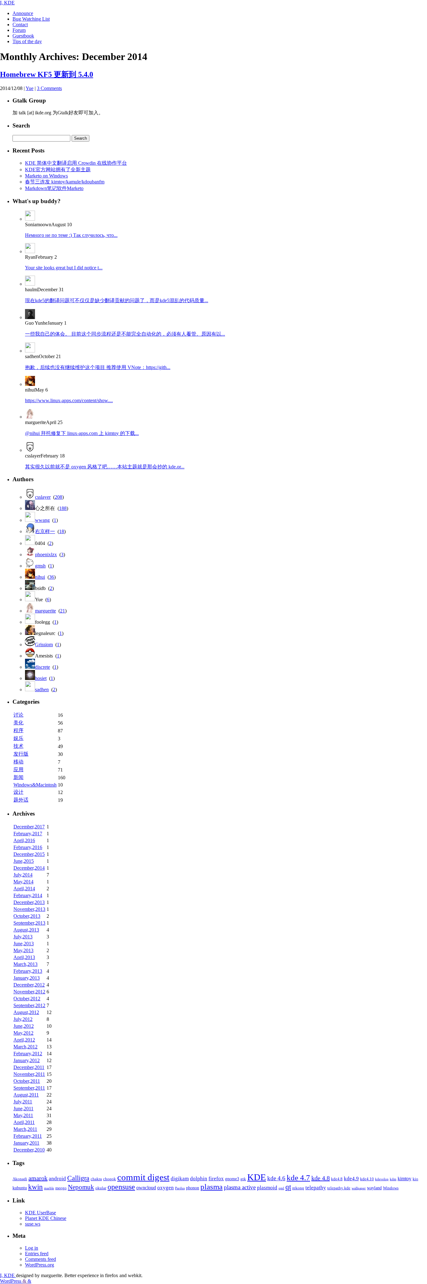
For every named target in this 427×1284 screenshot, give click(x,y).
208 (58, 497)
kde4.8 (337, 1179)
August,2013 (26, 929)
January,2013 (26, 978)
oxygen (165, 1187)
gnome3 (232, 1178)
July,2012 (23, 1019)
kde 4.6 (276, 1178)
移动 (18, 761)
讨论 (18, 714)
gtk (243, 1179)
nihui (40, 577)
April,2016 (24, 840)
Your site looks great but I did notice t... (64, 267)
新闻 (18, 777)
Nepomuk (81, 1187)
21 (62, 610)
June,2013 (23, 943)
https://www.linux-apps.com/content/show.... (69, 400)
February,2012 (27, 1053)
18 (61, 531)
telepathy (315, 1188)
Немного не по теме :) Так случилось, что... (71, 235)
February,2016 (27, 847)
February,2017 (27, 833)
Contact (20, 24)
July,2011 (22, 1101)
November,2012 (29, 991)
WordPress (11, 1281)
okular (100, 1188)
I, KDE (7, 2)
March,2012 (25, 1046)
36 (51, 577)
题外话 (20, 799)
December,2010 (29, 1149)
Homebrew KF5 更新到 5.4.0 (46, 74)
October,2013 (26, 916)
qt (288, 1187)
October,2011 (26, 1081)
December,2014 (29, 868)
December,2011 (28, 1067)
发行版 (20, 754)
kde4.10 (367, 1179)
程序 (18, 730)
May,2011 (23, 1115)
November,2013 (29, 909)
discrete (42, 667)
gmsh (40, 565)
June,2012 (23, 1026)
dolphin (198, 1179)
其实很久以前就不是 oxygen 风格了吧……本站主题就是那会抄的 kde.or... (104, 466)
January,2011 (26, 1143)
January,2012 (26, 1060)
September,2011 (29, 1088)
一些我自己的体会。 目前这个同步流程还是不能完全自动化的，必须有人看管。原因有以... (125, 334)
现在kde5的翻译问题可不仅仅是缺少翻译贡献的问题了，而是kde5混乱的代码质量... (116, 300)
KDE (256, 1177)
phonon (192, 1187)
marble (49, 1188)
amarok (38, 1178)
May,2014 (23, 881)
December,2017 (29, 826)
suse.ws (32, 1224)
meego (61, 1188)
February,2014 (27, 895)
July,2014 (23, 874)
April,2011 (24, 1122)
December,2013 (29, 902)
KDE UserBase (40, 1212)
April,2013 (24, 957)
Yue (29, 88)
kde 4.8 (320, 1178)
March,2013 (25, 964)
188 (63, 508)
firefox (216, 1178)
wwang (42, 520)
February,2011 (27, 1136)
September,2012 (29, 1005)
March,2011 (25, 1129)
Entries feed (36, 1253)
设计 (18, 792)
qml (281, 1188)
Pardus (180, 1188)
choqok (109, 1179)
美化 (18, 722)
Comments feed (40, 1259)
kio (415, 1179)
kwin (35, 1187)
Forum (19, 30)
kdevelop (382, 1179)
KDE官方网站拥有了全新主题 (58, 169)
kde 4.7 (298, 1177)
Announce (23, 13)
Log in (31, 1248)
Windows (391, 1188)
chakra (96, 1179)
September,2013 (29, 923)
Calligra (78, 1178)
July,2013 (23, 936)
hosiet (41, 678)
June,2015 (23, 861)
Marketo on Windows (46, 175)
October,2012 (26, 998)
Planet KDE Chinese (45, 1218)
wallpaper (359, 1188)
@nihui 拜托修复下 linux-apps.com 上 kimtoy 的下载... (82, 433)
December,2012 (29, 984)
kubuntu (20, 1187)
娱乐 (18, 738)
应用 (18, 769)
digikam (180, 1179)
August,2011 (26, 1094)
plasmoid (267, 1188)
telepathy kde (338, 1188)
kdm (393, 1179)
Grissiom (44, 644)
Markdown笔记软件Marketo (54, 188)
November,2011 (29, 1074)
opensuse (121, 1186)
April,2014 (24, 888)
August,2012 (26, 1012)
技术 (18, 746)
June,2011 (23, 1108)
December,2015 (29, 854)
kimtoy (404, 1178)
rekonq (298, 1188)
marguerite (45, 610)
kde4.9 (351, 1179)
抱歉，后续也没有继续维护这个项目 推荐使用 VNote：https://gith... (97, 367)
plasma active (240, 1187)
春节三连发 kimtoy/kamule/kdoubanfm (64, 181)
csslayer (43, 497)
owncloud (146, 1187)
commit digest (143, 1177)
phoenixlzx (46, 554)
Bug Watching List (31, 19)
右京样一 (45, 531)
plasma (211, 1186)
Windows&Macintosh (35, 784)
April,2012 (24, 1039)
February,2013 (27, 971)
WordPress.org (39, 1264)
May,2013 (23, 950)
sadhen (42, 689)
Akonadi (20, 1179)
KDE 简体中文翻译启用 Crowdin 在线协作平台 (76, 163)
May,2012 (23, 1033)
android (57, 1179)
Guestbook (23, 35)
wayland (374, 1187)
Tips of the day (27, 41)
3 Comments (49, 88)
